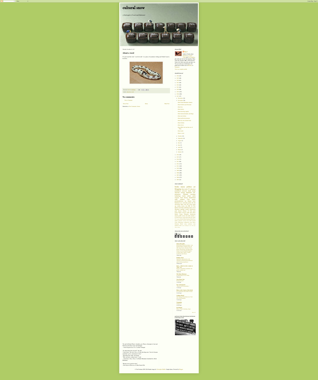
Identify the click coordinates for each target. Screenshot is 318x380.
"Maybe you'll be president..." (183, 286)
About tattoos (181, 109)
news (190, 225)
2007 (178, 175)
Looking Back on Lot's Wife (182, 275)
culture (189, 196)
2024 (178, 80)
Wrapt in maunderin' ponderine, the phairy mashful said (184, 269)
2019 (178, 91)
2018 (178, 94)
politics (189, 186)
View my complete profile (181, 69)
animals (192, 216)
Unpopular (179, 302)
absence (180, 211)
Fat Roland (179, 307)
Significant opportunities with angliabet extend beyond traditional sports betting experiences (184, 260)
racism (183, 216)
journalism (178, 191)
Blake (185, 219)
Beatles (176, 214)
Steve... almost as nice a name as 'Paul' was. (184, 266)
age (175, 206)
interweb (177, 192)
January (180, 152)
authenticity (186, 222)
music (183, 186)
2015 (178, 157)
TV (189, 189)
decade (176, 216)
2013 (178, 161)
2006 (178, 177)
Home (146, 103)
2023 (178, 82)
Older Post (166, 103)
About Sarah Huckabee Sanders (185, 102)
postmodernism (179, 201)
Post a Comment (128, 100)
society (184, 220)
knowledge (181, 207)
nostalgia (192, 194)
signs (194, 225)
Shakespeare (180, 222)
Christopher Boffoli (161, 369)
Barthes (176, 207)
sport (194, 211)
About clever (181, 125)
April (179, 147)
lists (188, 204)
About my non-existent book (184, 120)
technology (178, 196)
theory (190, 207)
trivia (188, 220)
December (180, 98)
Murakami (177, 209)
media (193, 191)
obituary (184, 211)
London (187, 209)
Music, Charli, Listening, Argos (183, 309)
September (180, 138)
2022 (178, 85)
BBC (189, 206)
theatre (189, 201)
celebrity (182, 199)
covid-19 (184, 212)
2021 (178, 87)
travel (194, 207)
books (177, 186)
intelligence (187, 225)
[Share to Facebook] (146, 90)
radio (176, 199)
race (181, 203)
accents (183, 225)
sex (185, 201)
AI (188, 211)
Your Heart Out (180, 279)
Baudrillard (192, 198)
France (176, 212)
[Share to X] (145, 90)
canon (193, 196)
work (185, 204)
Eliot (191, 211)
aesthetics (190, 224)
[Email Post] (139, 89)
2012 (178, 164)
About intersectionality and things (185, 113)
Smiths (176, 220)
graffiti (180, 216)
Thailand (185, 194)
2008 (178, 173)
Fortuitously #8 (179, 280)
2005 (178, 179)
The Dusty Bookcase (181, 274)
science (178, 219)
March (179, 149)
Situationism (192, 209)
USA (188, 199)
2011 (178, 166)
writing (183, 192)
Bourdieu (188, 219)
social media (192, 204)
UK (194, 203)
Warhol (181, 224)
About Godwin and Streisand (184, 104)
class (194, 201)
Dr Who (193, 206)
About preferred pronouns (184, 118)
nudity (194, 217)
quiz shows (192, 212)
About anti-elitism (182, 116)
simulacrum (192, 214)
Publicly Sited (180, 258)
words (132, 92)
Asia (186, 206)
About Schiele (181, 123)
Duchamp (177, 224)
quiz (192, 217)
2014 (178, 159)
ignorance (180, 220)
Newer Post (125, 103)
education (129, 92)
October (180, 136)
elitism (179, 227)
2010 (178, 168)
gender (189, 203)
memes (183, 206)
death (189, 191)
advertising (177, 204)
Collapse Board (180, 295)
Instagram (177, 67)
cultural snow (134, 7)
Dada (192, 219)
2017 (178, 96)
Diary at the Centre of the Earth (184, 290)
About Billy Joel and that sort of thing (185, 127)
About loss (180, 107)
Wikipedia (186, 214)
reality (184, 196)
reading (179, 206)
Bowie (194, 222)
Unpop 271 (179, 303)
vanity (185, 224)
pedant (184, 217)
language (182, 209)
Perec (194, 219)
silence (176, 227)
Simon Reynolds (180, 244)
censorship (185, 203)
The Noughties (191, 57)
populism (177, 225)
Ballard (181, 219)
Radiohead (185, 55)
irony (194, 224)
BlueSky (190, 65)
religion (177, 198)
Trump (181, 214)
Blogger (181, 369)
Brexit (180, 212)
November (180, 100)
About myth (180, 131)
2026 (178, 76)
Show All (193, 312)
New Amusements (180, 285)
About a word (181, 133)
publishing (186, 207)
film (183, 189)
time (191, 222)
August (180, 140)
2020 (178, 89)
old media (188, 216)
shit (192, 225)
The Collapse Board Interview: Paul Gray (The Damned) (184, 297)
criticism (184, 191)
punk (176, 211)
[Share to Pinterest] (148, 90)
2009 (178, 170)
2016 (178, 154)
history (186, 198)
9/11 (176, 219)
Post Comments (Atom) (134, 106)
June (179, 145)
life (192, 203)
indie (188, 212)
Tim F (186, 52)
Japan (182, 204)
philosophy (188, 217)
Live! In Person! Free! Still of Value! (184, 291)
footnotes (181, 217)
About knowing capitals (183, 111)
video (180, 225)
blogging (178, 189)
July (179, 143)
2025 (178, 78)
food (181, 198)
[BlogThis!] (143, 90)
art (194, 186)
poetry (193, 199)
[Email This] (142, 90)
